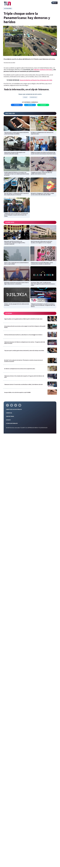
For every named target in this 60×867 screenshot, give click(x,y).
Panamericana (33, 97)
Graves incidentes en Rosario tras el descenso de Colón (36, 80)
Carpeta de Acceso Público (14, 409)
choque (25, 97)
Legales (8, 420)
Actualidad (7, 8)
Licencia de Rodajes (12, 423)
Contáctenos (10, 416)
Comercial (9, 413)
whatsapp (43, 105)
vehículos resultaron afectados (43, 69)
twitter (30, 105)
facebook (16, 105)
